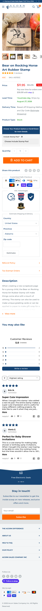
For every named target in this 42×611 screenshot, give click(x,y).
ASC (4, 77)
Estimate (11, 253)
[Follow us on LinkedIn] (20, 576)
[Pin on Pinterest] (30, 170)
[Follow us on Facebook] (3, 576)
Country (7, 218)
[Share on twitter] (38, 416)
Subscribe (21, 517)
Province (7, 229)
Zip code (7, 239)
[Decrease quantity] (14, 151)
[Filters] (4, 378)
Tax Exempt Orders (11, 271)
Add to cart (23, 160)
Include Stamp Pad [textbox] (21, 136)
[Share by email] (38, 170)
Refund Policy (8, 263)
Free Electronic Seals (21, 477)
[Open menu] (3, 7)
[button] (8, 73)
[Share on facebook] (34, 416)
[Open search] (33, 7)
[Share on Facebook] (26, 170)
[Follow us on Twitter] (7, 576)
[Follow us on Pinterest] (11, 576)
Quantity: (6, 151)
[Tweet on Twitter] (34, 170)
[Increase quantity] (26, 151)
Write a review (21, 368)
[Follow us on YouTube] (15, 576)
